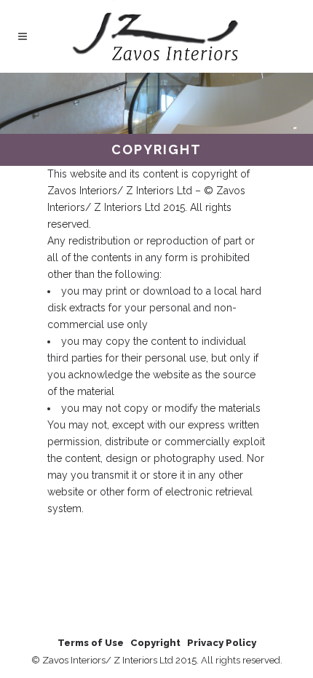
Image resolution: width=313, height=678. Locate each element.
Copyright (155, 642)
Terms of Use (91, 642)
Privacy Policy (221, 642)
